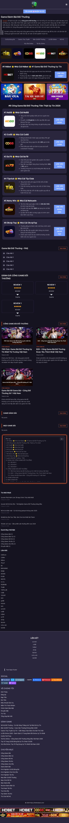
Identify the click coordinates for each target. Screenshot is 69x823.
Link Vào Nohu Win (59, 209)
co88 (2, 611)
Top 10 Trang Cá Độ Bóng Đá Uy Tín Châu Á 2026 (16, 741)
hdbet (3, 614)
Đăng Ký (3, 695)
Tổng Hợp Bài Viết (6, 716)
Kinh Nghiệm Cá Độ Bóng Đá (10, 769)
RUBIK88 (3, 584)
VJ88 (2, 593)
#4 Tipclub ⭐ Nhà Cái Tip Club (16, 451)
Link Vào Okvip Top (59, 231)
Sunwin (5, 21)
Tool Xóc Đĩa (5, 791)
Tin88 (2, 587)
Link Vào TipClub (59, 187)
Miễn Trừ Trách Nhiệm (8, 705)
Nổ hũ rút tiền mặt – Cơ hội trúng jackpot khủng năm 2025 (19, 510)
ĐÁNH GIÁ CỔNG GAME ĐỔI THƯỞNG (20, 460)
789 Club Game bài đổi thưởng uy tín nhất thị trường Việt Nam (29, 471)
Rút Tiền (3, 700)
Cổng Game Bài (6, 346)
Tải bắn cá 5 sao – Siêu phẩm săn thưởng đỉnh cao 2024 (18, 524)
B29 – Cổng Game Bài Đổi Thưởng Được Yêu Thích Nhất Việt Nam (31, 473)
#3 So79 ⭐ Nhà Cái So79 (15, 449)
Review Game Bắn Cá (7, 785)
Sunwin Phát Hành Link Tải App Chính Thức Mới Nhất (17, 497)
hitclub (3, 603)
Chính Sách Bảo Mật (7, 708)
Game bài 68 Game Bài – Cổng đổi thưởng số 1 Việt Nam (28, 475)
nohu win (4, 625)
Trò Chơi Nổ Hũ (6, 796)
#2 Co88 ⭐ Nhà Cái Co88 (15, 447)
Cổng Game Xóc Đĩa (7, 544)
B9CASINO (4, 568)
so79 (2, 617)
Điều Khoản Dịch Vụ (7, 703)
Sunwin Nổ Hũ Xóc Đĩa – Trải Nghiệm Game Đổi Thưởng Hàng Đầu (21, 504)
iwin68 (3, 628)
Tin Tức (3, 713)
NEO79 (3, 579)
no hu (2, 582)
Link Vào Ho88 (59, 121)
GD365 (3, 574)
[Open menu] (66, 4)
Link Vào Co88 (59, 143)
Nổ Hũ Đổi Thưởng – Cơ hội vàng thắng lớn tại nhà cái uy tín (21, 725)
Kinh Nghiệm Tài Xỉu (7, 775)
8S (2, 565)
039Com (3, 555)
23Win (3, 557)
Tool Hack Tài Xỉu (6, 788)
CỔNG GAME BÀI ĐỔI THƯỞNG (15, 324)
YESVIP (3, 595)
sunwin (3, 609)
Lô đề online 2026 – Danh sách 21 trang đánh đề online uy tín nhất (23, 733)
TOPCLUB (4, 590)
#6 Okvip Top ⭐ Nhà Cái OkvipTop (18, 456)
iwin (2, 606)
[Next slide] (66, 53)
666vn (3, 560)
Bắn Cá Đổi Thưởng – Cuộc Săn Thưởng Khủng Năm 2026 (19, 728)
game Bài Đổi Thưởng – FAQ (16, 458)
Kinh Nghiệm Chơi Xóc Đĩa (9, 772)
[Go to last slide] (2, 53)
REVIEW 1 (14, 462)
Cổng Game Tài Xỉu (7, 541)
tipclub (3, 622)
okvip (2, 620)
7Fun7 (3, 563)
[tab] (30, 60)
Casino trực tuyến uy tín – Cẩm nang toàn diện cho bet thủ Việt (22, 731)
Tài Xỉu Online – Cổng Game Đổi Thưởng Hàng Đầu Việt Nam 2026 (22, 739)
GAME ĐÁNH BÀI (10, 413)
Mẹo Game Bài (5, 783)
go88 (2, 601)
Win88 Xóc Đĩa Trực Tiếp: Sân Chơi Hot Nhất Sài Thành (18, 517)
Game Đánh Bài (6, 767)
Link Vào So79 (59, 165)
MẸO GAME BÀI (9, 426)
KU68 (2, 576)
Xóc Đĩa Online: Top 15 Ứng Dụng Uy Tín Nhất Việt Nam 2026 (20, 744)
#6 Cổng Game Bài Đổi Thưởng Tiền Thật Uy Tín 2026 (24, 443)
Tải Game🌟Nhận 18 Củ (34, 11)
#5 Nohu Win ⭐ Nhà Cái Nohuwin (17, 454)
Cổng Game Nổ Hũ (7, 539)
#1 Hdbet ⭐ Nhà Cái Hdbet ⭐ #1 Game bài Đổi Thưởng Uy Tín (26, 441)
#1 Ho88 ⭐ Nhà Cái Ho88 (15, 445)
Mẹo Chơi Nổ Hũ (6, 780)
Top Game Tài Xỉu (6, 794)
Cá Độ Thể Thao (6, 736)
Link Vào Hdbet (60, 74)
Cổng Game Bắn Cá (7, 536)
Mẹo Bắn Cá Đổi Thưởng (8, 777)
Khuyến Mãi (4, 546)
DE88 (2, 571)
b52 (2, 598)
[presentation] (17, 336)
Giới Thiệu (4, 692)
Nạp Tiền (4, 697)
